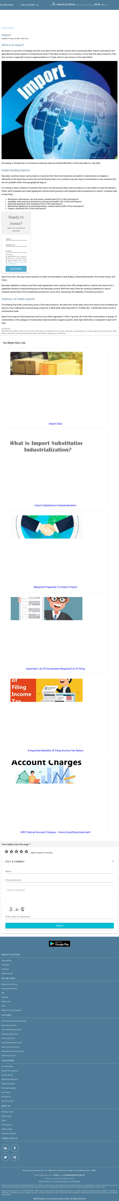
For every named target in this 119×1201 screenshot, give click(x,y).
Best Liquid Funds (9, 1025)
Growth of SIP (7, 1075)
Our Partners (7, 1125)
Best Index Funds (8, 1055)
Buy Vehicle (6, 1097)
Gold (3, 1006)
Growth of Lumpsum (10, 1071)
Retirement (6, 1001)
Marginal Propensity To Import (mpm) (55, 587)
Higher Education (8, 1084)
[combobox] (71, 5)
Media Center (7, 1129)
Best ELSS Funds (8, 1038)
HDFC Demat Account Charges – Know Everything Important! (55, 832)
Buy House (6, 1092)
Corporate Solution (9, 1133)
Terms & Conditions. (11, 264)
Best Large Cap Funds (10, 1047)
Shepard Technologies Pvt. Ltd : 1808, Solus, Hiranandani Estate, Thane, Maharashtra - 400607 (59, 1170)
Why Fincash (7, 1116)
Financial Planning (9, 988)
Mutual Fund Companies (11, 1010)
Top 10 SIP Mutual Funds (11, 1030)
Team (4, 1120)
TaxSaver (5, 969)
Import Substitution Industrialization (55, 505)
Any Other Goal (7, 1101)
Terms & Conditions (60, 1181)
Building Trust (7, 1112)
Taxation (5, 997)
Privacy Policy (19, 262)
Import (11, 28)
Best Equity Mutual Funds (12, 1043)
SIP (3, 993)
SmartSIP (5, 965)
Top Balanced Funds (10, 1034)
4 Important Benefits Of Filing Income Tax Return (55, 750)
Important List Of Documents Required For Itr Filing (55, 668)
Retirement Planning (10, 1079)
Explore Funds (7, 973)
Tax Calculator (7, 1066)
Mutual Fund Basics (10, 984)
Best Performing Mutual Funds (14, 1021)
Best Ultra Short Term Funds (13, 1051)
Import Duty (55, 423)
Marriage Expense (9, 1088)
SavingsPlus (7, 960)
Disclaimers (75, 1181)
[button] (60, 862)
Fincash (4, 28)
